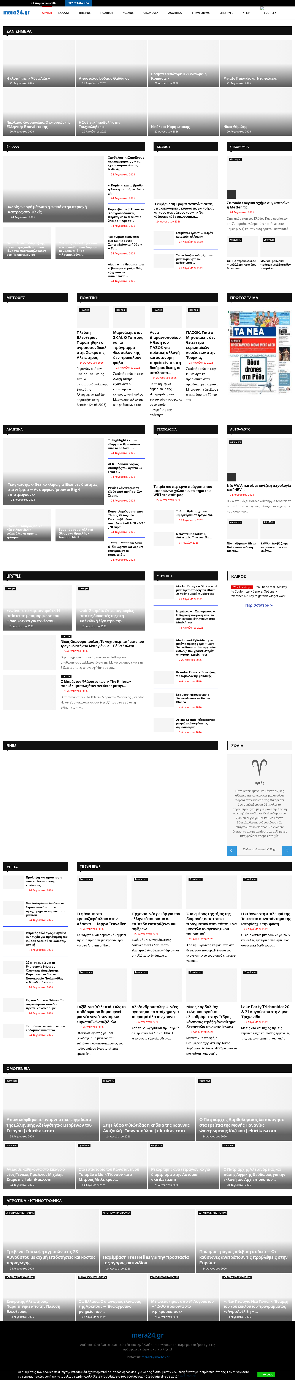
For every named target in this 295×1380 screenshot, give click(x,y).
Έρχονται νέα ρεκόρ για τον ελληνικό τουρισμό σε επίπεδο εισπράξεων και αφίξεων (156, 921)
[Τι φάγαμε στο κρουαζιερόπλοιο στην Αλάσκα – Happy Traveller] (102, 892)
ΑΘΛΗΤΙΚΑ (14, 429)
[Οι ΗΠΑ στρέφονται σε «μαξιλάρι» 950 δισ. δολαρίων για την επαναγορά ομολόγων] (242, 246)
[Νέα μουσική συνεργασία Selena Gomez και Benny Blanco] (164, 700)
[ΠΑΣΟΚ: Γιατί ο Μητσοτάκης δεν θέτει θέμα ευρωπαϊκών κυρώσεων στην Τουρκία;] (202, 317)
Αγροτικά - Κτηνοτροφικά (34, 1200)
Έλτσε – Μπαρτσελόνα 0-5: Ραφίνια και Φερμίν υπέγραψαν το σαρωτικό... (125, 549)
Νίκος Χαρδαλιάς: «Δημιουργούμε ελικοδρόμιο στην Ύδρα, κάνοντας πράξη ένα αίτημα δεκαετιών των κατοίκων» (211, 1017)
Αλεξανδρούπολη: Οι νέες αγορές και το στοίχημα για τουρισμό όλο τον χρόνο (155, 1011)
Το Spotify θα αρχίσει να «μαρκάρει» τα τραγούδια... (195, 513)
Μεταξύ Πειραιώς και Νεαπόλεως (250, 78)
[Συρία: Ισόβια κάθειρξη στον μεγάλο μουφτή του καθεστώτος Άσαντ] (164, 260)
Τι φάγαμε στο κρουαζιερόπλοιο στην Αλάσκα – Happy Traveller (101, 918)
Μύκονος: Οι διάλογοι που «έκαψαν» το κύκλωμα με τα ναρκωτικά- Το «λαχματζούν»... (78, 249)
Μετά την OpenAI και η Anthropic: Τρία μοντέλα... (194, 535)
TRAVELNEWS (90, 866)
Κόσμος (128, 12)
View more (186, 1376)
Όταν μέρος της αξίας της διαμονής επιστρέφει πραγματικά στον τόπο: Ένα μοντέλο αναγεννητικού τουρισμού (211, 924)
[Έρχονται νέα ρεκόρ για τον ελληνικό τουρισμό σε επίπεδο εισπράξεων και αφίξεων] (157, 892)
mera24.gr (16, 12)
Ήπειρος (84, 12)
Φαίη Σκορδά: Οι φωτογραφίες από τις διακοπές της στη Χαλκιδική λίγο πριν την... (106, 615)
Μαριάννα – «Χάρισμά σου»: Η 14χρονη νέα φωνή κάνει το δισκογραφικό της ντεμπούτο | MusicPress (196, 617)
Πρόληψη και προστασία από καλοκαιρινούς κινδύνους (44, 881)
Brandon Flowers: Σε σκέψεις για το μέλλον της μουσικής (196, 674)
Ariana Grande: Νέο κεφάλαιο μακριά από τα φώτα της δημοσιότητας (196, 723)
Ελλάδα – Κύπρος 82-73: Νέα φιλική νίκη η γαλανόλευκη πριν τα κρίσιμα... (24, 531)
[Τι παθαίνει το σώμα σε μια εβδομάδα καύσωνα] (13, 1031)
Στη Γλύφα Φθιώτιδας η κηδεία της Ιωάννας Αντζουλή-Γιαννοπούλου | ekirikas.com (146, 1127)
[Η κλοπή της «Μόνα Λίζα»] (39, 63)
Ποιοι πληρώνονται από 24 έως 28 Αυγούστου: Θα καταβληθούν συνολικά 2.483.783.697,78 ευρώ (126, 519)
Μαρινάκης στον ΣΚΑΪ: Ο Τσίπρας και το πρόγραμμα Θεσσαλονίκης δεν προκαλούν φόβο (128, 347)
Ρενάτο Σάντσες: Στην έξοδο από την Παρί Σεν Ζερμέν (125, 491)
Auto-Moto (235, 442)
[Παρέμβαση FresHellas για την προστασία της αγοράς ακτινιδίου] (147, 1241)
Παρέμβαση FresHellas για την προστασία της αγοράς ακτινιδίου (146, 1259)
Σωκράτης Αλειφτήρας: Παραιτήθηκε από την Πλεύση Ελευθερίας (33, 1306)
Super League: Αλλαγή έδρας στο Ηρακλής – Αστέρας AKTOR (76, 533)
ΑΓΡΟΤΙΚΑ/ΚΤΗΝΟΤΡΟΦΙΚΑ (19, 1213)
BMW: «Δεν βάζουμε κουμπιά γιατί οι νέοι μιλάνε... (274, 547)
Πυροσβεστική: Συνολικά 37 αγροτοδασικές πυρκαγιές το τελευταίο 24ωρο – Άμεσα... (126, 215)
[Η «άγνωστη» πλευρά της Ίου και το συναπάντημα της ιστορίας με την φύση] (266, 892)
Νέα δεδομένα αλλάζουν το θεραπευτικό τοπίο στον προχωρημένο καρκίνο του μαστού (45, 909)
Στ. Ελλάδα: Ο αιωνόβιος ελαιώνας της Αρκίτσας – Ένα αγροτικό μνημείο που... (110, 1306)
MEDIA (11, 745)
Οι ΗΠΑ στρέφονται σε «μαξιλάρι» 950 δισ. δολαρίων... (241, 264)
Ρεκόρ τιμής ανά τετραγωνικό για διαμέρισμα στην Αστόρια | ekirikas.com (180, 1174)
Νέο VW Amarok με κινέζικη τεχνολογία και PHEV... (259, 487)
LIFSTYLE (13, 576)
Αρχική (47, 12)
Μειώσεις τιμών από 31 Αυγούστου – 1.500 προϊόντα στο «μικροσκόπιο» (182, 1306)
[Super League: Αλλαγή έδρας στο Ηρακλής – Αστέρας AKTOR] (79, 525)
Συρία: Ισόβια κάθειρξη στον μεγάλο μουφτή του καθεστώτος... (194, 259)
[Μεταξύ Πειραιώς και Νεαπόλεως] (256, 63)
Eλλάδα (63, 12)
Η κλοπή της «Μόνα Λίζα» (28, 78)
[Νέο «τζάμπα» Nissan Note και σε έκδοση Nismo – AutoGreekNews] (242, 529)
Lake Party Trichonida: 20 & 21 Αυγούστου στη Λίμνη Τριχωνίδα (265, 1011)
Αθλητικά (175, 12)
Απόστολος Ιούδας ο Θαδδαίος (104, 78)
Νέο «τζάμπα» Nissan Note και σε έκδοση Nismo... (242, 547)
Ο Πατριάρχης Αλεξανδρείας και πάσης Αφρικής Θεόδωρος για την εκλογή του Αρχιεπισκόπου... (254, 1174)
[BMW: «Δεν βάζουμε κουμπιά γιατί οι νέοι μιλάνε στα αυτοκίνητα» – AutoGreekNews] (276, 529)
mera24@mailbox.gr (156, 1357)
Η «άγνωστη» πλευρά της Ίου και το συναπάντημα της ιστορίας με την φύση (266, 918)
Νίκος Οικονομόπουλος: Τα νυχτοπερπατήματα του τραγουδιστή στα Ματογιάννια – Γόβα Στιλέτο (102, 643)
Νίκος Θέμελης (235, 127)
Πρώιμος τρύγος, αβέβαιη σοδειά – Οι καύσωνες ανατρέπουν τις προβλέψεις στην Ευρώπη (243, 1257)
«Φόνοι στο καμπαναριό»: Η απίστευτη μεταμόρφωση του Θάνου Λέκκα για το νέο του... (33, 615)
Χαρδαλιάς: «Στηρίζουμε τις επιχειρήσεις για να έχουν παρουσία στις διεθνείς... (126, 163)
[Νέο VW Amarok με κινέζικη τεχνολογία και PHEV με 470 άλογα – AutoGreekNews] (259, 459)
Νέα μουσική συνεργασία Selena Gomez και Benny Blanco (193, 698)
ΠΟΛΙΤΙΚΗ (89, 297)
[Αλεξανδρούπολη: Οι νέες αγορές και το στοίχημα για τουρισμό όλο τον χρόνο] (157, 985)
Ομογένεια (18, 1068)
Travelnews (200, 12)
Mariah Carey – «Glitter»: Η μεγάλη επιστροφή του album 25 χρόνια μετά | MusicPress (196, 590)
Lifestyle (226, 12)
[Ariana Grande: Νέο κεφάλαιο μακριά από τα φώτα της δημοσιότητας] (164, 725)
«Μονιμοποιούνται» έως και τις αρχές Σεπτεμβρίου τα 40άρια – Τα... (125, 242)
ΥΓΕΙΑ (247, 12)
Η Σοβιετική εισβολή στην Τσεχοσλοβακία (99, 124)
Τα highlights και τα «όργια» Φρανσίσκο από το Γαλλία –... (124, 444)
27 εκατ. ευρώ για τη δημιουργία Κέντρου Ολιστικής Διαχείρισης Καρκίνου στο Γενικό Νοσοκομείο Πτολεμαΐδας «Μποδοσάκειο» (44, 972)
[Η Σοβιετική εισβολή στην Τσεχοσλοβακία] (111, 112)
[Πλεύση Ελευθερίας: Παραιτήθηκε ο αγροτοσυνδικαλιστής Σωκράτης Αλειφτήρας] (93, 317)
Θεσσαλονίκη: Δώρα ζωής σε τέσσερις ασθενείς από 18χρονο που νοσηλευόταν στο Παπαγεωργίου (26, 249)
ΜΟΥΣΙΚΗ (164, 576)
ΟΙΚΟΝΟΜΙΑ (239, 147)
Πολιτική (106, 12)
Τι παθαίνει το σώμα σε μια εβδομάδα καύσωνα (45, 1028)
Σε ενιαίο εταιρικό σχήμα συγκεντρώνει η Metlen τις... (258, 205)
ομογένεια (11, 1081)
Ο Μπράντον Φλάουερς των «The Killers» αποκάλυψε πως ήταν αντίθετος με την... (96, 683)
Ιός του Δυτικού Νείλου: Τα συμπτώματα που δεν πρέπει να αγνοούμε (45, 1004)
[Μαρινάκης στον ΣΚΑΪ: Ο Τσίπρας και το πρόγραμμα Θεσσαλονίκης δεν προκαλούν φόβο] (129, 317)
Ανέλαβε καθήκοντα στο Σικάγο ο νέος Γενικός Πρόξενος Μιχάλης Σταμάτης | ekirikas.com (35, 1174)
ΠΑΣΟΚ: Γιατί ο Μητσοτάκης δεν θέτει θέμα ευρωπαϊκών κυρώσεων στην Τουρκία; (201, 345)
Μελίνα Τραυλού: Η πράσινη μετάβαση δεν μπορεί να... (275, 264)
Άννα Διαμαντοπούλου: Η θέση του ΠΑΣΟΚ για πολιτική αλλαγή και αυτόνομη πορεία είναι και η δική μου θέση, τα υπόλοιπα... (166, 352)
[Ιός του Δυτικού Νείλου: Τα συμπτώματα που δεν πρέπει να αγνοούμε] (13, 1005)
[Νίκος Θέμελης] (256, 112)
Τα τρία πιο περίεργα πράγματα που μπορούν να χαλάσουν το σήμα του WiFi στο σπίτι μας (183, 490)
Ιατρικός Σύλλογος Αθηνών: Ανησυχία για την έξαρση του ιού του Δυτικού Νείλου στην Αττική (47, 939)
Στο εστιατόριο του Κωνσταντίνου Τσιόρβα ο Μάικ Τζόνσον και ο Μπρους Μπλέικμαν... (109, 1174)
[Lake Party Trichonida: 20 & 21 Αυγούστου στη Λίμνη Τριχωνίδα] (266, 985)
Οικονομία (150, 12)
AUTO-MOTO (240, 429)
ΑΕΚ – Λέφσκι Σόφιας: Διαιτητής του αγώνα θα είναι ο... (125, 468)
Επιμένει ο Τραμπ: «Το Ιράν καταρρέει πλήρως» (194, 234)
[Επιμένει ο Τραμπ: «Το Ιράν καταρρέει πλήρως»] (164, 238)
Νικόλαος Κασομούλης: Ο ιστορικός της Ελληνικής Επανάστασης (38, 124)
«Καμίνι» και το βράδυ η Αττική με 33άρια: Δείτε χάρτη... (126, 189)
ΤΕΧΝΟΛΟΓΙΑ (167, 429)
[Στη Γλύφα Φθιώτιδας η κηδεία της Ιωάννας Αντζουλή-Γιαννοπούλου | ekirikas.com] (147, 1109)
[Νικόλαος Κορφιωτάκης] (183, 112)
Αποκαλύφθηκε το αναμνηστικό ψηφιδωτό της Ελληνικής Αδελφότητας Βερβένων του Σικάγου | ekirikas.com (49, 1125)
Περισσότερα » (259, 605)
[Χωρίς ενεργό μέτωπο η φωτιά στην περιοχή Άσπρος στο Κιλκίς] (53, 189)
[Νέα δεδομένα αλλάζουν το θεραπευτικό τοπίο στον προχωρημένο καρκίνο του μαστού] (13, 908)
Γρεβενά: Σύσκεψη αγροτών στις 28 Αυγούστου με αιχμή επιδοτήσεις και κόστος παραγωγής (50, 1257)
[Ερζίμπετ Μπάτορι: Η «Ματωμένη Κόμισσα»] (183, 63)
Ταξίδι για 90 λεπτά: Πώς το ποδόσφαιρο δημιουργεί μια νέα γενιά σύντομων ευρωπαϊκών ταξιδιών (101, 1014)
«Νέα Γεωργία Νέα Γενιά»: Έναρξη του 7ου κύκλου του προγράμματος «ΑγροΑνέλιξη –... (256, 1306)
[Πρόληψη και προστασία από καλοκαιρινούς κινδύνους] (13, 882)
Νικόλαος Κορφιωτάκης (170, 127)
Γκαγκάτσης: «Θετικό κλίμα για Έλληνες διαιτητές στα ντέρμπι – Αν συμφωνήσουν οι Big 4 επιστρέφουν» (53, 489)
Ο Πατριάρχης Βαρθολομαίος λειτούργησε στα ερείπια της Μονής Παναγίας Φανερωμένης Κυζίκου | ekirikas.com (241, 1125)
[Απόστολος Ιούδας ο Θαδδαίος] (111, 63)
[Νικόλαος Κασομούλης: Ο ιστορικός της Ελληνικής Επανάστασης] (39, 112)
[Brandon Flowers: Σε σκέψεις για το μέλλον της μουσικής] (164, 677)
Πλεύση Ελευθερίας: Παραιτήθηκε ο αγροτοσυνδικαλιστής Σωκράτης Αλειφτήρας (92, 345)
